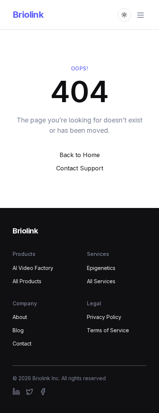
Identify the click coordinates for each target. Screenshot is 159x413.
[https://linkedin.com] (16, 391)
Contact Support (79, 168)
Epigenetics (101, 268)
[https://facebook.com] (43, 391)
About (20, 317)
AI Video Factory (33, 268)
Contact (22, 343)
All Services (101, 281)
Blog (18, 330)
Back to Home (80, 155)
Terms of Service (108, 330)
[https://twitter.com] (29, 391)
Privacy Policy (104, 317)
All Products (27, 281)
